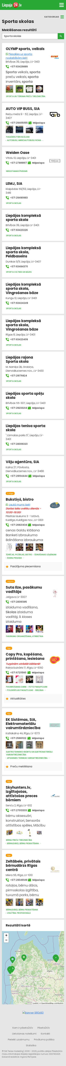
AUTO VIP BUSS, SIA (23, 108)
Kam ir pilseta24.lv (22, 1027)
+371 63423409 (18, 339)
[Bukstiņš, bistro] (9, 547)
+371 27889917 (17, 162)
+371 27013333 (17, 810)
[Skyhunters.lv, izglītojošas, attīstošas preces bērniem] (9, 832)
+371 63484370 (18, 266)
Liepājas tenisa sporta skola (25, 427)
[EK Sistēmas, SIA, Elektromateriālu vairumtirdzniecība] (9, 745)
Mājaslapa (37, 122)
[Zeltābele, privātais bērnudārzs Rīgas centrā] (9, 902)
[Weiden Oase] (55, 159)
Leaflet (35, 1003)
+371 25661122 (17, 738)
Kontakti (45, 1033)
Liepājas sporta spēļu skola (25, 395)
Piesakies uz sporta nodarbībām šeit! (19, 56)
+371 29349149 (17, 880)
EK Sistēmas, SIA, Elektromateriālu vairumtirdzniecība (23, 724)
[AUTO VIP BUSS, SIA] (9, 129)
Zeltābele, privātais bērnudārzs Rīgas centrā (23, 865)
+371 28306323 (18, 444)
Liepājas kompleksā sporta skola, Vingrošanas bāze (23, 288)
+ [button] (6, 935)
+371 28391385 (18, 601)
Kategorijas (51, 16)
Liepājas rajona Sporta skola (19, 359)
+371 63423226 (18, 230)
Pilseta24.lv (43, 1027)
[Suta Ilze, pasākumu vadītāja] (9, 629)
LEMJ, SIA (14, 183)
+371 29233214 (17, 408)
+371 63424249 (18, 303)
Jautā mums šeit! (19, 505)
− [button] (6, 940)
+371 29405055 (17, 122)
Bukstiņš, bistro (19, 499)
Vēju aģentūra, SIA (22, 461)
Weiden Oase (17, 152)
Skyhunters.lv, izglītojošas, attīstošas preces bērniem (21, 794)
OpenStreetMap (47, 1003)
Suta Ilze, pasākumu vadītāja (24, 589)
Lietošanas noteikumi (24, 1033)
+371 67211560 (17, 672)
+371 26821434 (17, 524)
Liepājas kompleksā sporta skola (23, 217)
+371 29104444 (17, 476)
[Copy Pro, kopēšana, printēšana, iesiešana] (9, 679)
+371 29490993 (18, 197)
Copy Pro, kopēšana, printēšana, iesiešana (25, 656)
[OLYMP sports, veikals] (9, 89)
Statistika (31, 1045)
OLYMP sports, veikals (25, 48)
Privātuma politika (44, 1039)
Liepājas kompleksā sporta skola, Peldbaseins (23, 252)
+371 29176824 (18, 375)
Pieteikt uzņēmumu (18, 1039)
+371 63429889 (18, 66)
